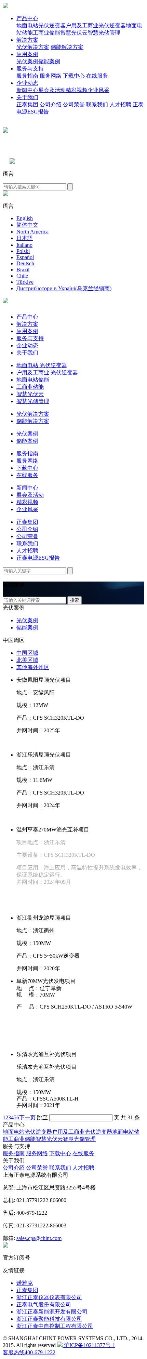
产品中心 (27, 18)
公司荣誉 (74, 104)
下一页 (27, 1117)
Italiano (24, 245)
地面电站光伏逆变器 (41, 25)
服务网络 (51, 76)
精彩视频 (77, 90)
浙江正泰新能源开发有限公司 (52, 1312)
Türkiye (25, 282)
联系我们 (97, 104)
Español (25, 257)
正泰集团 (27, 104)
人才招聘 (120, 104)
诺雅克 (24, 1283)
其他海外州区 (32, 667)
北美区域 (27, 660)
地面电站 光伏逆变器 (41, 365)
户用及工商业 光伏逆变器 (47, 372)
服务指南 (27, 76)
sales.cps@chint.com (39, 1238)
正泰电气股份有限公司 (43, 1304)
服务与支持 (30, 68)
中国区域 (27, 653)
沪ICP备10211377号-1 (89, 1345)
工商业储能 (46, 33)
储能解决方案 (67, 47)
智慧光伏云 (74, 33)
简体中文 (27, 225)
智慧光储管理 (104, 33)
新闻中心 (27, 90)
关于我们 (27, 97)
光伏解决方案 (32, 47)
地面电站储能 (32, 380)
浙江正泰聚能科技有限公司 (49, 1319)
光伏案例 (27, 61)
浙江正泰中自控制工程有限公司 (54, 1326)
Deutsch (25, 263)
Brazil (22, 269)
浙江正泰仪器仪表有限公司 (49, 1297)
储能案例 (49, 61)
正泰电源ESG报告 (38, 558)
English (24, 218)
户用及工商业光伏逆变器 (96, 25)
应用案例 (27, 54)
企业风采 (98, 90)
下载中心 (74, 76)
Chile (22, 276)
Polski (23, 251)
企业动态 (27, 83)
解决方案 (27, 40)
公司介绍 (51, 104)
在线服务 (97, 76)
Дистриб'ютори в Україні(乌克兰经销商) (63, 288)
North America (32, 232)
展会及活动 (52, 90)
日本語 (24, 238)
